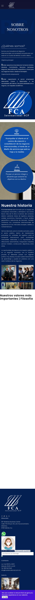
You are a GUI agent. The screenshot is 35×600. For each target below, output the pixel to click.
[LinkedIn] (6, 516)
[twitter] (4, 516)
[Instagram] (9, 516)
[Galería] (17, 584)
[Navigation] (2, 6)
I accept (5, 597)
